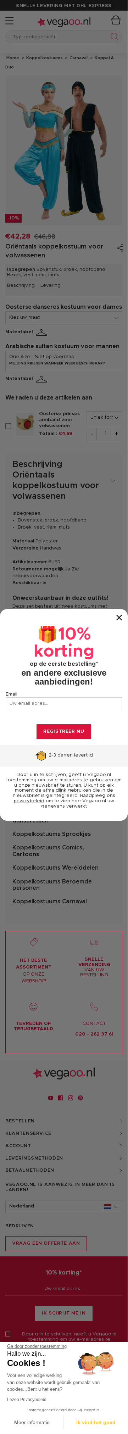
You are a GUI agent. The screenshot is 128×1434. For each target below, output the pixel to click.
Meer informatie (32, 1422)
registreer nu (63, 731)
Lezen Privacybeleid (26, 1399)
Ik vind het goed (96, 1422)
